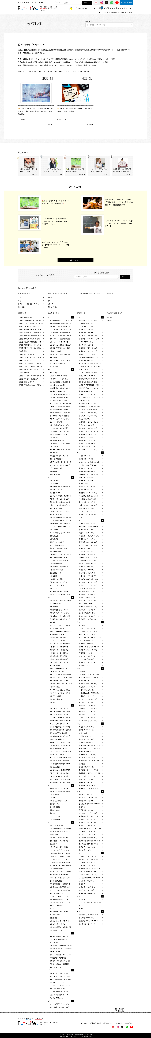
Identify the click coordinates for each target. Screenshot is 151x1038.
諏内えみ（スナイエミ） (87, 533)
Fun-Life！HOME (105, 13)
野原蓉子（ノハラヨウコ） (87, 711)
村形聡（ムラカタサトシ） (87, 801)
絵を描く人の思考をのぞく (58, 391)
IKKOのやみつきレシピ (57, 440)
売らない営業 (54, 373)
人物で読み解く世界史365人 (59, 637)
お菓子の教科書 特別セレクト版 (60, 462)
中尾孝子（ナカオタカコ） (87, 705)
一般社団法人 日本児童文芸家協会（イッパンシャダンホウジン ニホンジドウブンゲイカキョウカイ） (91, 693)
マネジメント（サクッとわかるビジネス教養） (62, 330)
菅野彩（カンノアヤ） (86, 490)
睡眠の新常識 (54, 607)
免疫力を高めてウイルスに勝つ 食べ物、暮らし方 (62, 360)
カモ (80, 517)
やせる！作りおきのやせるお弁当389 (62, 776)
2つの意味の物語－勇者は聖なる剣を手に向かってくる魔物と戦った (62, 862)
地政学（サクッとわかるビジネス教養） (62, 773)
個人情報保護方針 (95, 1023)
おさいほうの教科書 (56, 422)
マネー (50, 301)
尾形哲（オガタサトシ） (87, 360)
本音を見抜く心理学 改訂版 (59, 847)
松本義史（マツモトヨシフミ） (89, 795)
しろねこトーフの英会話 (57, 641)
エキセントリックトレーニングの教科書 (62, 465)
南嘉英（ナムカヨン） (86, 681)
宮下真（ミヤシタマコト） (87, 810)
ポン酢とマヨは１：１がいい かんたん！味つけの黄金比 (62, 896)
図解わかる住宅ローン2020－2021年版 (62, 678)
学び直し (50, 298)
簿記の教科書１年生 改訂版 (59, 912)
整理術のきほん (55, 665)
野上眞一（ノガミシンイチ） (88, 699)
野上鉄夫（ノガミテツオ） (87, 687)
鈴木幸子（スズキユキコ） (87, 554)
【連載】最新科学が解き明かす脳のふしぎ (31, 348)
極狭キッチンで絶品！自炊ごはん (60, 496)
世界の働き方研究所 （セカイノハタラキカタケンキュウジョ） (91, 527)
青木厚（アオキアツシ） (87, 345)
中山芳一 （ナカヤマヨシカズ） (89, 674)
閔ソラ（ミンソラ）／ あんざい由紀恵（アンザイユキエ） (91, 828)
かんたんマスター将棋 (57, 585)
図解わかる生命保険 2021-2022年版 (61, 668)
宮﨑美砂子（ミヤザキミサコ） (89, 816)
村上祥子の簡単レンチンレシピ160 (61, 320)
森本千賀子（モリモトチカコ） (89, 844)
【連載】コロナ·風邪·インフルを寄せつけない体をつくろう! (31, 363)
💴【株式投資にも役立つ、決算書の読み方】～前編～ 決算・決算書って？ (74, 109)
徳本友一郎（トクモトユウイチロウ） (91, 647)
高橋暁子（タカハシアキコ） (88, 650)
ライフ (20, 298)
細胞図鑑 (52, 702)
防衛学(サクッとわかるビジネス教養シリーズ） (62, 856)
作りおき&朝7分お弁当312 (58, 733)
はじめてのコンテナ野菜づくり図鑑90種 (62, 875)
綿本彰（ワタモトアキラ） (87, 924)
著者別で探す (114, 13)
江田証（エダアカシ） (86, 419)
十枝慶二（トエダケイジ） (87, 628)
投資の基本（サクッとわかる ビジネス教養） (62, 708)
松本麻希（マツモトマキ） (87, 850)
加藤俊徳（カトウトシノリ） (88, 493)
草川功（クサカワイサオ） (87, 502)
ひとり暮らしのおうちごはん (59, 838)
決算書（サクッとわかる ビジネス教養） (62, 499)
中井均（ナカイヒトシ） (87, 690)
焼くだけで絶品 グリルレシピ (60, 533)
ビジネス (24, 119)
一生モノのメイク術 (56, 468)
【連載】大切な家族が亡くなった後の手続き (31, 336)
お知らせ (109, 320)
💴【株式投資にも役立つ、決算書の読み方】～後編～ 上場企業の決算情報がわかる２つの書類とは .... (35, 111)
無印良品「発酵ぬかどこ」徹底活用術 (62, 348)
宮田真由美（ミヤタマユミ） (88, 838)
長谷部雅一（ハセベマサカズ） (89, 770)
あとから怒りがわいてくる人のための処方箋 (62, 425)
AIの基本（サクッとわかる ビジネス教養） (62, 388)
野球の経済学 (54, 942)
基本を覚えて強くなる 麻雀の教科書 (61, 326)
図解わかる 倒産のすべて (58, 739)
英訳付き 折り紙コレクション (59, 456)
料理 (19, 301)
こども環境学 (54, 539)
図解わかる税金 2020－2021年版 (61, 684)
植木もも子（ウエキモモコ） (88, 382)
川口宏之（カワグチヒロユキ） (89, 465)
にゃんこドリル (55, 816)
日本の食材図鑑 (55, 807)
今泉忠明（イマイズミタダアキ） (90, 407)
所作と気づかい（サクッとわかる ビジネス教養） (62, 613)
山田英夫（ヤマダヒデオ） (87, 865)
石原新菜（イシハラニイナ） (88, 434)
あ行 (49, 370)
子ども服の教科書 (55, 551)
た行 (49, 705)
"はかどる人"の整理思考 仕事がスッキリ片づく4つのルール (62, 878)
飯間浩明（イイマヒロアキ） (88, 403)
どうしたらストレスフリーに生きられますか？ (62, 751)
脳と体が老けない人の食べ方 (59, 788)
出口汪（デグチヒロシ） (87, 659)
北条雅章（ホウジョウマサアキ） (90, 773)
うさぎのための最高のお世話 (59, 397)
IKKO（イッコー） (85, 400)
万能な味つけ (54, 835)
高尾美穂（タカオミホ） (87, 644)
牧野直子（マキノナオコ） (87, 847)
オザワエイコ (83, 370)
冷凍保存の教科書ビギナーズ (59, 995)
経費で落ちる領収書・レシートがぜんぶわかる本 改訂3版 (62, 517)
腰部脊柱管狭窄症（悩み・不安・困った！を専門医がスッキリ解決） (62, 936)
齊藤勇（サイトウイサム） (87, 539)
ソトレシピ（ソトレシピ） (87, 551)
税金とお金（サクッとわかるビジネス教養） (62, 616)
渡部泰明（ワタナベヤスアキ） (89, 921)
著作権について (108, 1023)
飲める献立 (53, 813)
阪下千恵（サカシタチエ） (87, 610)
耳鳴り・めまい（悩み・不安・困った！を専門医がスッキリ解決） (62, 323)
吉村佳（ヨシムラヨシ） (87, 890)
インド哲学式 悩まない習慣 (58, 400)
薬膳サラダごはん (55, 952)
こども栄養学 (54, 484)
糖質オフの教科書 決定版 (58, 748)
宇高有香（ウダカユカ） (87, 323)
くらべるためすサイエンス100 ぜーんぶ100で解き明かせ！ (62, 511)
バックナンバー (75, 260)
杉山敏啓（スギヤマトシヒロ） (89, 579)
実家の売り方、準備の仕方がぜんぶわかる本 (62, 601)
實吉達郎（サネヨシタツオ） (88, 582)
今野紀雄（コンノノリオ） (87, 487)
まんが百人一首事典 (56, 905)
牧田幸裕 (82, 807)
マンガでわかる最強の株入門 (59, 363)
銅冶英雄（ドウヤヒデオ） (87, 634)
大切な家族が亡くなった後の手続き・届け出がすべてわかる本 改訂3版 (62, 736)
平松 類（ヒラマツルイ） (87, 736)
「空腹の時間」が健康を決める (60, 567)
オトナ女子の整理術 (56, 459)
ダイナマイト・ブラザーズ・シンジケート (91, 637)
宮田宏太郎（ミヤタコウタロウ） (90, 804)
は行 (49, 822)
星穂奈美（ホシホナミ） (87, 742)
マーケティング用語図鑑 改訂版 (60, 336)
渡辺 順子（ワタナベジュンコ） (89, 915)
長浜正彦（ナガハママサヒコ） (89, 678)
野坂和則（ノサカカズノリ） (88, 714)
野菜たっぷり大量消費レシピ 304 (60, 955)
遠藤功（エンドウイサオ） (87, 376)
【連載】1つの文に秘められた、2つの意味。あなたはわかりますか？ (31, 323)
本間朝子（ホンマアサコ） (87, 785)
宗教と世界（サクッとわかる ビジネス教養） (62, 662)
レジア (81, 905)
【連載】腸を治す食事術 (26, 354)
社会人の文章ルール (56, 699)
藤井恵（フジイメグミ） (87, 782)
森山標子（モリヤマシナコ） (88, 835)
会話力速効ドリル (55, 573)
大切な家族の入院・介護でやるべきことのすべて (62, 782)
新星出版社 (43, 8)
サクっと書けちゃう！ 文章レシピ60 (61, 681)
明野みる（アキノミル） (87, 425)
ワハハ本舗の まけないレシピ (59, 1007)
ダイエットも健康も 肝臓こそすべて (61, 527)
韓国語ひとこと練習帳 (57, 542)
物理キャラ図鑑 (55, 915)
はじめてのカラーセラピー (58, 924)
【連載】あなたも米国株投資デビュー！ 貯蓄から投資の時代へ (31, 333)
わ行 (49, 1001)
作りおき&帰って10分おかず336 (60, 779)
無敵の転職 (53, 357)
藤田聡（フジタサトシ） (87, 767)
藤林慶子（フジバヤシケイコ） (89, 788)
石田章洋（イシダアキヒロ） (88, 416)
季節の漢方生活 (55, 480)
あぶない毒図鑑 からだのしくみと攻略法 (62, 382)
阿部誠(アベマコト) (85, 391)
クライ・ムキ (83, 484)
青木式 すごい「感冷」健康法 (59, 416)
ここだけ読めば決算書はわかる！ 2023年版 (62, 520)
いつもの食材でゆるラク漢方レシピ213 (62, 428)
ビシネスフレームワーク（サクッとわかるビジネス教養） (62, 859)
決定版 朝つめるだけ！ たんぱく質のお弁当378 (62, 724)
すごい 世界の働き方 (56, 604)
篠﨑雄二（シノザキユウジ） (88, 597)
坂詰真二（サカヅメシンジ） (88, 607)
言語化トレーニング (56, 490)
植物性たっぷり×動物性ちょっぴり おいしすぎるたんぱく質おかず (62, 650)
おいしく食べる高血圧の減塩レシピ (61, 403)
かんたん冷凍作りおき (57, 545)
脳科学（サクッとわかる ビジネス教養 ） (62, 791)
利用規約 (84, 1023)
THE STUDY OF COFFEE (57, 671)
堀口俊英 (82, 764)
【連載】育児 (22, 351)
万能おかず (53, 844)
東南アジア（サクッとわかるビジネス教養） (62, 761)
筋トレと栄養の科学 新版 (58, 548)
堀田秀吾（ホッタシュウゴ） (88, 758)
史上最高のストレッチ (57, 634)
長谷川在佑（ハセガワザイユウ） (90, 748)
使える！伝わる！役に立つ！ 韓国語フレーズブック (62, 502)
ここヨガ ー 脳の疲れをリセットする (62, 560)
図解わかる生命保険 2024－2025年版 (62, 631)
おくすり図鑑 (54, 447)
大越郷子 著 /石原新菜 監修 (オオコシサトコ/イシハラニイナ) (91, 385)
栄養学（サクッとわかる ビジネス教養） (62, 407)
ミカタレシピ (54, 366)
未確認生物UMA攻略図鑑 (58, 958)
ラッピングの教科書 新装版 (59, 992)
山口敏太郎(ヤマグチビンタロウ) (89, 878)
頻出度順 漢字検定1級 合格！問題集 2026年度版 (62, 865)
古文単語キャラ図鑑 (56, 579)
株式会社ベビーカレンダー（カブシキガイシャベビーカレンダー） (91, 761)
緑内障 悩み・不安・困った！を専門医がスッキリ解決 (62, 973)
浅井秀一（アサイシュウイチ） (89, 394)
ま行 (49, 317)
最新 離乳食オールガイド (58, 989)
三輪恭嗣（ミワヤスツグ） (87, 832)
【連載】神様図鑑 (23, 373)
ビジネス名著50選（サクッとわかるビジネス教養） (62, 832)
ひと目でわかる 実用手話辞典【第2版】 (62, 887)
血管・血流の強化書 (56, 508)
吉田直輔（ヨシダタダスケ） (88, 862)
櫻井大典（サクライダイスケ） (89, 576)
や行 (49, 933)
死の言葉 (52, 622)
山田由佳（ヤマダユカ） (87, 881)
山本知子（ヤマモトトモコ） (88, 875)
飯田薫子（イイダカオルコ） (88, 336)
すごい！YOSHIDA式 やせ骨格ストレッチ (62, 625)
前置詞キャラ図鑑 (55, 696)
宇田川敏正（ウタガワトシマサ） (90, 397)
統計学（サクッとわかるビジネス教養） (62, 742)
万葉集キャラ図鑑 (55, 351)
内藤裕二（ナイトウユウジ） (88, 684)
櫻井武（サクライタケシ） (87, 530)
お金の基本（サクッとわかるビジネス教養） (62, 431)
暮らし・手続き (53, 307)
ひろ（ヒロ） (83, 733)
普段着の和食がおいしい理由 (59, 899)
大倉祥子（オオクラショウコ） (89, 431)
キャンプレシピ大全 (56, 514)
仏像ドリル (53, 909)
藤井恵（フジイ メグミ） (87, 751)
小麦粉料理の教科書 (56, 564)
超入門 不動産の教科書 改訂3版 (60, 730)
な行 (49, 785)
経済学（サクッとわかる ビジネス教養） (62, 594)
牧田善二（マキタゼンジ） (87, 825)
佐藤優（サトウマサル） (87, 570)
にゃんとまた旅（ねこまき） (88, 721)
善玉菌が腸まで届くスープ (58, 628)
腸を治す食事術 (55, 767)
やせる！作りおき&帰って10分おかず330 (62, 945)
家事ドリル (53, 588)
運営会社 (119, 1023)
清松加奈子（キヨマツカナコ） (89, 496)
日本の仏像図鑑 (55, 795)
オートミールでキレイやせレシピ (60, 758)
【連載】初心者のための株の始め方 (29, 376)
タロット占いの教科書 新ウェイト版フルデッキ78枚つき (62, 718)
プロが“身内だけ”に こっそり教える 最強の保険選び (62, 693)
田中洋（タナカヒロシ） (87, 641)
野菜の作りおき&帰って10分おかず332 (62, 949)
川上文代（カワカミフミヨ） (88, 511)
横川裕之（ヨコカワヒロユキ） (89, 859)
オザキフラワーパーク (86, 342)
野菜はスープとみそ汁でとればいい (61, 961)
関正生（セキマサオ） (86, 604)
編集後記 (109, 317)
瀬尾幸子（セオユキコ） (87, 567)
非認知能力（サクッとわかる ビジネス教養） (62, 841)
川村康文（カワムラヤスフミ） (89, 499)
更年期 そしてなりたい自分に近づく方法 (62, 505)
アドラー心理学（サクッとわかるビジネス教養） (62, 419)
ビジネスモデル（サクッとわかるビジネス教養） (62, 872)
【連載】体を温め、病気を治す (28, 379)
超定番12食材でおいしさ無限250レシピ (62, 721)
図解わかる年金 (55, 687)
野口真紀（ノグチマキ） (87, 702)
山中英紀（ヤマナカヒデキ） (88, 856)
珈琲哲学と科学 (55, 493)
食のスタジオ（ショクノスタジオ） (90, 616)
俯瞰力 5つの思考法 (57, 825)
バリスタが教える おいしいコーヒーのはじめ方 (62, 902)
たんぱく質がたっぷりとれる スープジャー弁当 (62, 745)
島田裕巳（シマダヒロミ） (87, 573)
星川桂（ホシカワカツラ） (87, 776)
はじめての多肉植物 (56, 868)
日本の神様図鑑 (55, 819)
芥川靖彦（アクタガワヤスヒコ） (89, 410)
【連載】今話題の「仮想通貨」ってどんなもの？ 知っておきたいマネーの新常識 (31, 342)
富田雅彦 (82, 625)
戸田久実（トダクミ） (86, 653)
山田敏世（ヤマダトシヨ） (87, 887)
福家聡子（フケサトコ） (87, 730)
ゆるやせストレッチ (56, 967)
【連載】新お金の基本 (25, 317)
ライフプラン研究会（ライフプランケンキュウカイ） (91, 902)
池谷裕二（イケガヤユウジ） (88, 413)
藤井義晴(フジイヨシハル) (87, 755)
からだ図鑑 (53, 576)
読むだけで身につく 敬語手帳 (59, 964)
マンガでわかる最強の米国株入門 (60, 345)
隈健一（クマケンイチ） (87, 480)
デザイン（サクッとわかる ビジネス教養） (62, 714)
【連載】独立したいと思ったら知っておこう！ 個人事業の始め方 (31, 339)
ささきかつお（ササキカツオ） (89, 545)
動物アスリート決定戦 (57, 755)
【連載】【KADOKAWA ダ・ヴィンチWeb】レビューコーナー (31, 320)
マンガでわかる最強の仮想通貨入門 (61, 339)
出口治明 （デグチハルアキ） (88, 631)
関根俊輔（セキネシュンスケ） (89, 557)
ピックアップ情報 (126, 3)
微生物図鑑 (53, 918)
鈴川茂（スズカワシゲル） (87, 613)
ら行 (49, 970)
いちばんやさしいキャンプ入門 (60, 443)
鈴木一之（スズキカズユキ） (88, 601)
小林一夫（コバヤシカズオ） (88, 505)
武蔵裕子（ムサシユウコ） (87, 819)
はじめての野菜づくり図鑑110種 (60, 927)
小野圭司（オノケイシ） (87, 330)
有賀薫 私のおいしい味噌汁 (59, 376)
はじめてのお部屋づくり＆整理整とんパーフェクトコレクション (62, 828)
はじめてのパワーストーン (58, 930)
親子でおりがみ (55, 474)
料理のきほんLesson (56, 998)
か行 (49, 477)
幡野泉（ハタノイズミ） (87, 739)
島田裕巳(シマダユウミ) (87, 591)
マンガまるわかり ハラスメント (60, 921)
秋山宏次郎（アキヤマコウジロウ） (90, 363)
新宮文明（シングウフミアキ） (89, 619)
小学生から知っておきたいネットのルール (62, 647)
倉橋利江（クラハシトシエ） (88, 514)
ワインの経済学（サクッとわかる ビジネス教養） (62, 1004)
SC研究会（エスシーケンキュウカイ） (91, 388)
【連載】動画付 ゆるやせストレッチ (30, 366)
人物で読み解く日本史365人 (59, 653)
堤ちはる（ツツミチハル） (87, 656)
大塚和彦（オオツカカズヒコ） (89, 422)
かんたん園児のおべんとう (58, 557)
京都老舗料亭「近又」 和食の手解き (61, 524)
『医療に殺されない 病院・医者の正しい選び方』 (62, 413)
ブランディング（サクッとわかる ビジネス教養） (62, 850)
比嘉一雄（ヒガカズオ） (87, 779)
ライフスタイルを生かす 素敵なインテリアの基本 (62, 690)
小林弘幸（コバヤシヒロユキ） (89, 474)
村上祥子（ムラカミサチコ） (88, 798)
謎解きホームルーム (56, 804)
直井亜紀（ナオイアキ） (87, 696)
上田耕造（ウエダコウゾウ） (88, 373)
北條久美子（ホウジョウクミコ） (90, 745)
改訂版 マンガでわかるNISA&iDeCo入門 (62, 354)
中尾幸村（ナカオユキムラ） (88, 708)
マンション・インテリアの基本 (60, 342)
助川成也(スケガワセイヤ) (87, 588)
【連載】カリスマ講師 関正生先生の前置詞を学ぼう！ (31, 370)
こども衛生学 (54, 536)
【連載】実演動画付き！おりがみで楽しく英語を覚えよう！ (31, 345)
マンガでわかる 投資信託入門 (60, 770)
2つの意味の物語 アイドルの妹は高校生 (62, 853)
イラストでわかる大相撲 (57, 385)
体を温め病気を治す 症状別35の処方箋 (62, 591)
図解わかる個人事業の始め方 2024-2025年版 (62, 659)
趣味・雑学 (21, 307)
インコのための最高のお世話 (59, 410)
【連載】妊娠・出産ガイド (26, 382)
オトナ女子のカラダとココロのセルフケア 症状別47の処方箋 (62, 450)
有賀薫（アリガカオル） (87, 333)
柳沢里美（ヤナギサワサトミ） (89, 872)
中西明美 (82, 671)
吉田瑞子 (82, 884)
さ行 (49, 597)
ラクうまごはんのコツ (57, 982)
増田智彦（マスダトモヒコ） (88, 813)
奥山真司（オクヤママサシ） (88, 447)
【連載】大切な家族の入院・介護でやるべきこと (31, 385)
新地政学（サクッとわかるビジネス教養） (62, 619)
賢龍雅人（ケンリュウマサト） (89, 468)
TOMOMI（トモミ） (85, 665)
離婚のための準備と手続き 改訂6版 (61, 979)
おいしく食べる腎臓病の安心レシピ (61, 394)
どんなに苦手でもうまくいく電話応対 (62, 727)
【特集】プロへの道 (24, 360)
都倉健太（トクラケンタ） (87, 662)
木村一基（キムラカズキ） (87, 508)
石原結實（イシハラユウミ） (88, 450)
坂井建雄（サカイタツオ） (87, 524)
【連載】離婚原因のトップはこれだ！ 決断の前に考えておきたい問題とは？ (31, 330)
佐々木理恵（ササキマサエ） (88, 560)
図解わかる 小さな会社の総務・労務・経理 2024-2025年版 (62, 674)
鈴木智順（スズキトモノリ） (88, 594)
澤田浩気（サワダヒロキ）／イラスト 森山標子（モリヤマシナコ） (91, 536)
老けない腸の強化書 (56, 881)
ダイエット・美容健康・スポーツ (29, 304)
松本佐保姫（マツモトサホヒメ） (90, 841)
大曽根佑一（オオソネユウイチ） (90, 366)
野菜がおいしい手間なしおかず (60, 939)
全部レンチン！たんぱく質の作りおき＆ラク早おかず (62, 644)
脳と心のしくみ (55, 810)
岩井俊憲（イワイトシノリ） (88, 351)
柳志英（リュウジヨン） (87, 899)
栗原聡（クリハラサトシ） (87, 459)
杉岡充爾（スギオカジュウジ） (89, 548)
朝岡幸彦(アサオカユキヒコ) (88, 379)
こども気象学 (54, 530)
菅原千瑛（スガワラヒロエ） (88, 542)
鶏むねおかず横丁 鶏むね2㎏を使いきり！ (62, 711)
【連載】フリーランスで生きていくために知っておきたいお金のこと (31, 326)
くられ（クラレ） (85, 456)
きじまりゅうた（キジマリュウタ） (90, 462)
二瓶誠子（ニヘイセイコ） (87, 718)
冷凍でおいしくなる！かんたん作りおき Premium (62, 976)
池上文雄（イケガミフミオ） (88, 428)
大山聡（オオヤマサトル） (87, 326)
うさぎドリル (54, 437)
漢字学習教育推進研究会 (87, 471)
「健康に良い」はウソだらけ (59, 582)
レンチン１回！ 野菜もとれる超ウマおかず (62, 986)
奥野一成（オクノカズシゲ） (88, 320)
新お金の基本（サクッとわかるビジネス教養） (62, 610)
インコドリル (54, 453)
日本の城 (52, 798)
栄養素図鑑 (53, 471)
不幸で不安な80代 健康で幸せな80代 (62, 884)
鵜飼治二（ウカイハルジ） (87, 354)
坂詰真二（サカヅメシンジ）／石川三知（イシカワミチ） (91, 585)
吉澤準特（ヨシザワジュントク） (90, 868)
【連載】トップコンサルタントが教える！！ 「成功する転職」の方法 (31, 357)
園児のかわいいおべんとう (58, 434)
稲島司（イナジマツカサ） (87, 440)
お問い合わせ (128, 1023)
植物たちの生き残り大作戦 (58, 656)
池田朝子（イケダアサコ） (87, 443)
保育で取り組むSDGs (56, 893)
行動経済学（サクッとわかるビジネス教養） (62, 554)
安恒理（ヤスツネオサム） (87, 893)
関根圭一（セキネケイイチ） (88, 564)
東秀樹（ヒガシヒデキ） (87, 727)
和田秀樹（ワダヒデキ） (87, 918)
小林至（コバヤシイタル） (87, 477)
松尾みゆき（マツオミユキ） (88, 822)
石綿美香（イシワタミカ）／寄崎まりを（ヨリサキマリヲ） (91, 339)
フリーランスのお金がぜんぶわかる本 (62, 890)
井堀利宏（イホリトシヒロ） (88, 348)
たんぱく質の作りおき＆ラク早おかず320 (62, 764)
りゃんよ (82, 909)
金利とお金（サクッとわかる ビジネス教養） (62, 487)
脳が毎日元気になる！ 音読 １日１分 (61, 801)
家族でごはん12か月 (56, 570)
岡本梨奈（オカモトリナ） (87, 437)
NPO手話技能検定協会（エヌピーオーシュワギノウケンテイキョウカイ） (91, 357)
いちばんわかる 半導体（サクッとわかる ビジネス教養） (62, 379)
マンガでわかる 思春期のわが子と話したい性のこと (62, 333)
